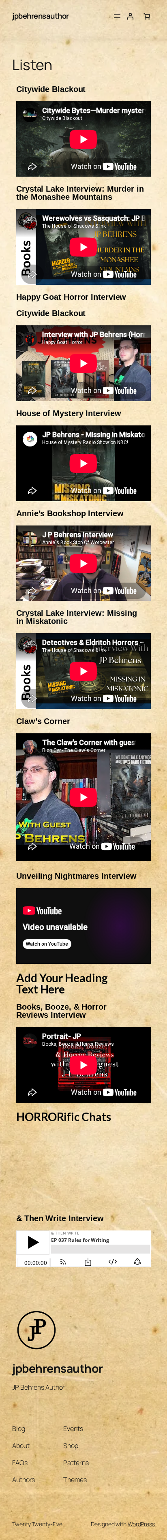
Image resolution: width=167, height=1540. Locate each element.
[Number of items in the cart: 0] (147, 16)
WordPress (141, 1524)
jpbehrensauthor (40, 16)
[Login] (130, 16)
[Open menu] (117, 16)
